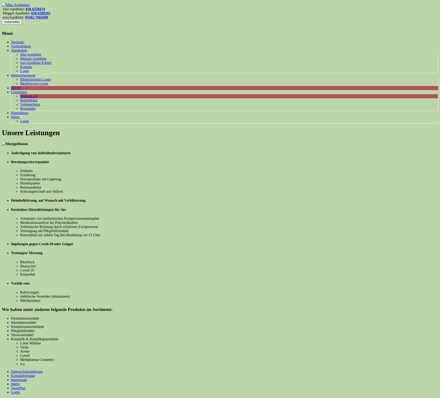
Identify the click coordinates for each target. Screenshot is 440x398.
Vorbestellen (12, 22)
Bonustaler (28, 108)
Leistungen (19, 92)
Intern (15, 117)
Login (24, 71)
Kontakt (26, 67)
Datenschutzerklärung (27, 371)
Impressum (19, 380)
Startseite (17, 42)
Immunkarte (29, 96)
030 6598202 (40, 13)
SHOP (16, 88)
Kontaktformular (23, 376)
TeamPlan (18, 388)
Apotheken (19, 50)
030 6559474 (35, 9)
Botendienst (28, 100)
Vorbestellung (21, 46)
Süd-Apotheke (30, 54)
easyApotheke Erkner (36, 63)
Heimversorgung (23, 75)
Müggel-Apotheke (33, 58)
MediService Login (34, 83)
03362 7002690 (36, 17)
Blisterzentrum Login (35, 79)
